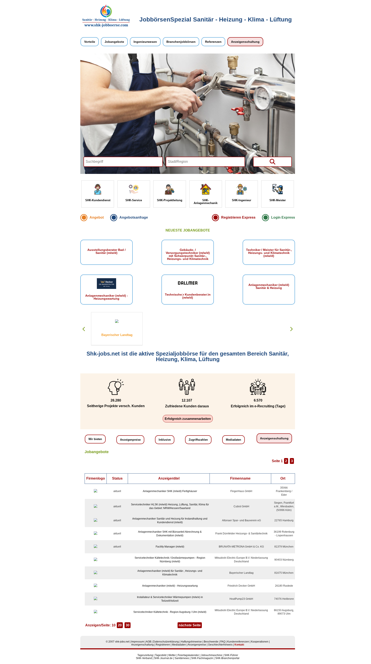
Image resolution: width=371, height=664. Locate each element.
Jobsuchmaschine (211, 655)
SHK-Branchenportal (227, 658)
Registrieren (163, 644)
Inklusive (165, 439)
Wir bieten (95, 439)
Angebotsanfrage (133, 217)
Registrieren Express (238, 217)
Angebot (97, 217)
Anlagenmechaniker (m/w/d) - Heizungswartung (170, 585)
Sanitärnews (182, 658)
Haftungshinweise (191, 641)
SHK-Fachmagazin (202, 658)
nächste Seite (190, 625)
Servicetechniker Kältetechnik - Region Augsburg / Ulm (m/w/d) (169, 611)
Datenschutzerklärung (166, 641)
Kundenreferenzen (238, 641)
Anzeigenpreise (130, 439)
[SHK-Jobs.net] (106, 26)
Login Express (283, 217)
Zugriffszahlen (198, 439)
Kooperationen (259, 641)
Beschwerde (211, 641)
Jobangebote (114, 41)
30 (127, 625)
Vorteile (89, 41)
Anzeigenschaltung (245, 41)
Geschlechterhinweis (220, 644)
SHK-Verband (144, 658)
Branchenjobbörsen (181, 41)
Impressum (137, 641)
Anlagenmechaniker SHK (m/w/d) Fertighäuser (170, 491)
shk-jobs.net (122, 641)
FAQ (222, 641)
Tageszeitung (145, 655)
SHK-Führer (231, 655)
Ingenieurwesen (145, 41)
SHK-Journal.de (163, 658)
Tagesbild (160, 655)
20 (120, 625)
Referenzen (213, 41)
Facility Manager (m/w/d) (170, 546)
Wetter (172, 655)
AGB (148, 641)
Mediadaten (233, 439)
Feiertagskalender (188, 655)
